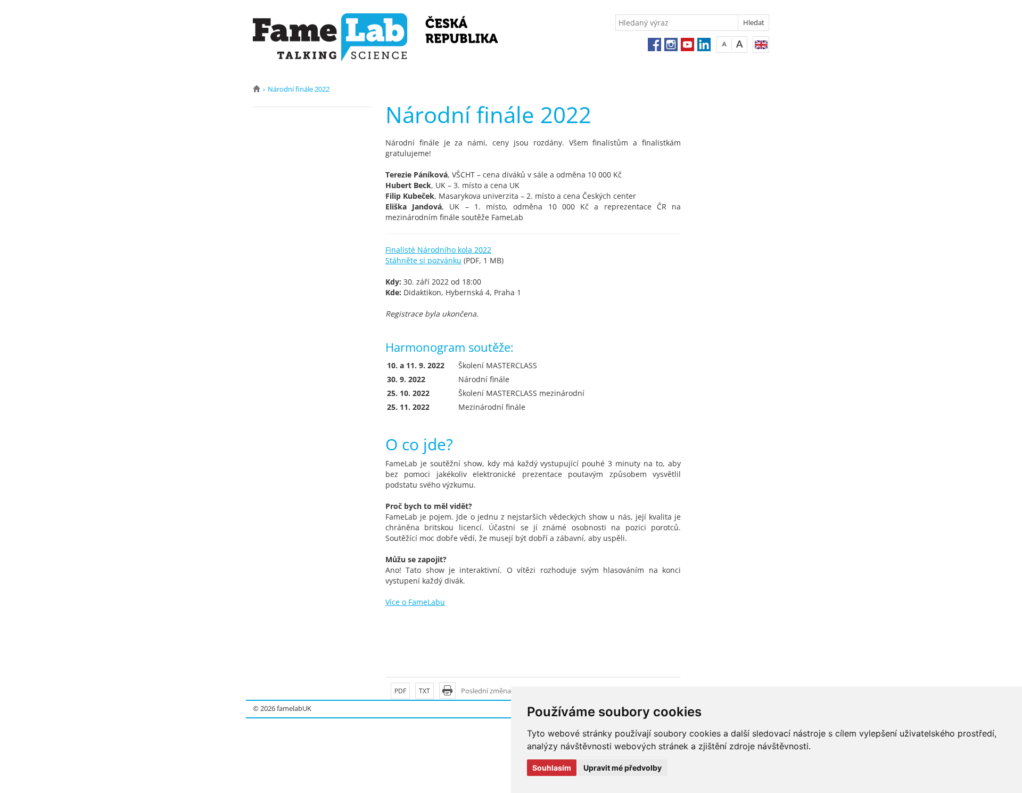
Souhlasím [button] (551, 767)
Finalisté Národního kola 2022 (438, 250)
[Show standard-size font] (724, 44)
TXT (424, 690)
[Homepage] (256, 89)
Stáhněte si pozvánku (423, 260)
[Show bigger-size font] (739, 44)
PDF (400, 690)
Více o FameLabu (415, 602)
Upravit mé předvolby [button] (622, 767)
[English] (761, 44)
